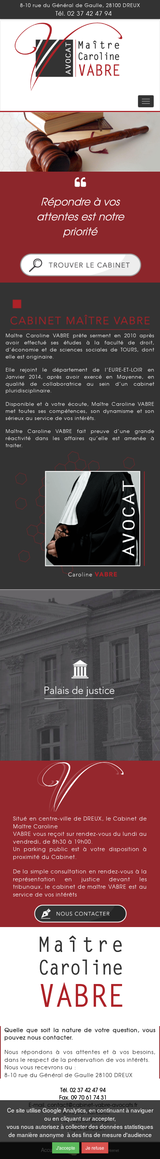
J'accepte (65, 1147)
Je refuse (95, 1147)
